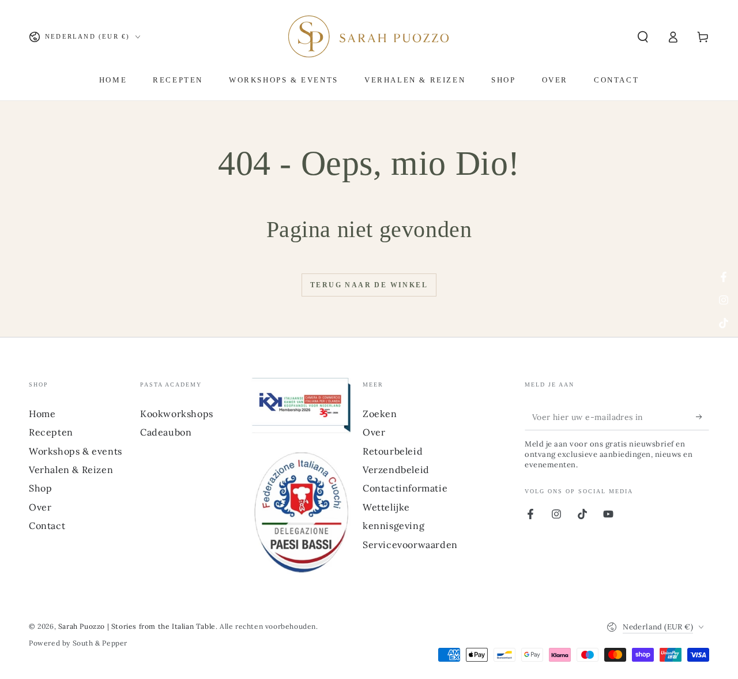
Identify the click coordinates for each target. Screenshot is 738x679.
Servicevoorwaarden (410, 544)
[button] (643, 37)
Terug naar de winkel (369, 285)
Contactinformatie (405, 488)
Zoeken (380, 413)
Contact (47, 525)
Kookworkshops (176, 413)
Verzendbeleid (396, 469)
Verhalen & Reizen (71, 469)
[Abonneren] (702, 417)
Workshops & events (75, 451)
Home (42, 413)
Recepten (51, 432)
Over (40, 507)
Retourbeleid (393, 451)
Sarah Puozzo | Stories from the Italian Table (137, 626)
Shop (40, 488)
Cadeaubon (165, 432)
